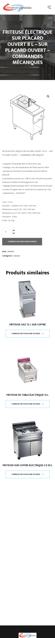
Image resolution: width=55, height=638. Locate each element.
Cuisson (16, 255)
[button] (48, 96)
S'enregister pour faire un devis (22, 241)
